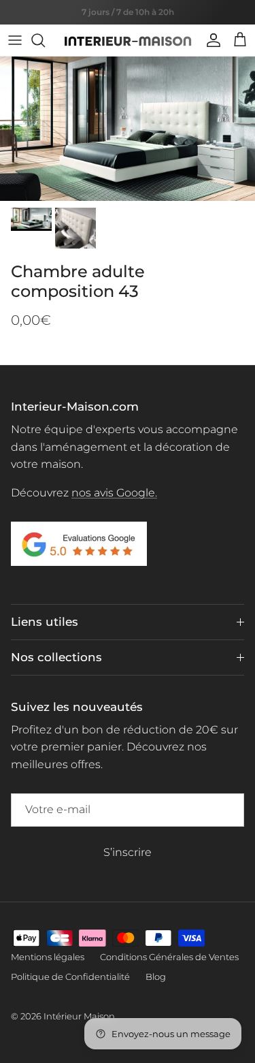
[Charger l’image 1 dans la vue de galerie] (127, 129)
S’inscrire (127, 852)
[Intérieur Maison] (127, 40)
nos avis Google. (114, 492)
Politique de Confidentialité (70, 976)
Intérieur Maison (79, 1016)
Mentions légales (47, 956)
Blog (156, 976)
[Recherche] (45, 40)
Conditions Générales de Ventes (169, 956)
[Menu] (15, 40)
